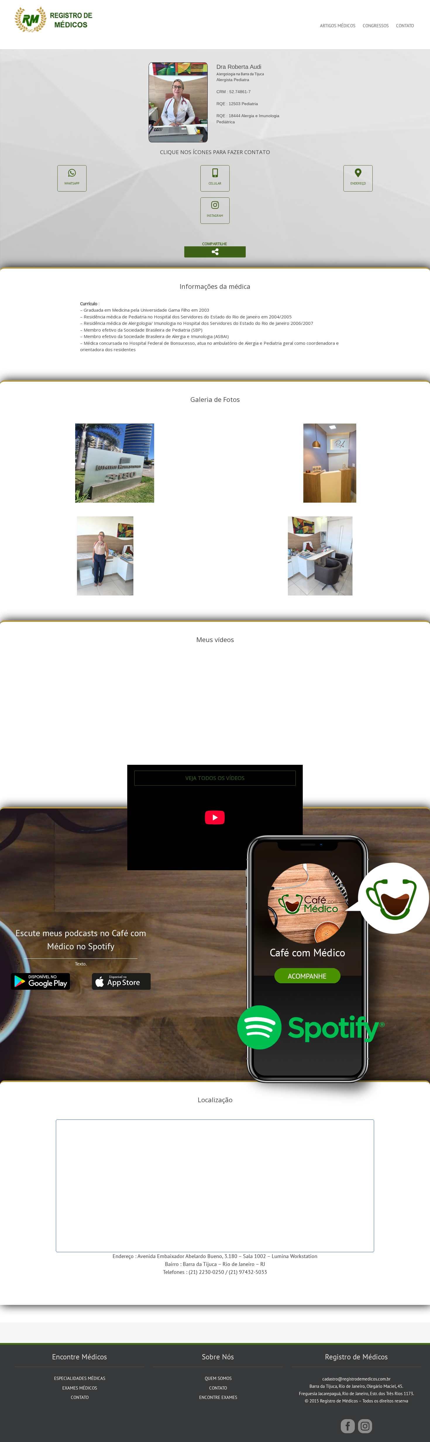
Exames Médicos (79, 1388)
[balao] (387, 865)
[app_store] (121, 975)
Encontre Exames (218, 1397)
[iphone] (310, 823)
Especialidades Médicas (79, 1378)
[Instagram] (365, 1426)
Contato (80, 1397)
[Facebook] (348, 1426)
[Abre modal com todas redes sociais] (215, 251)
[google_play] (40, 975)
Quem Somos (218, 1378)
